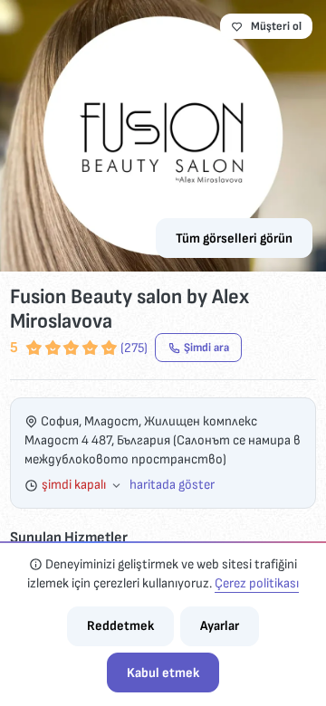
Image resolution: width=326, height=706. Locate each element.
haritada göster (172, 484)
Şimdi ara (206, 347)
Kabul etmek (163, 673)
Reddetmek (120, 625)
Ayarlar (219, 625)
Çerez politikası (257, 583)
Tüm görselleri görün (234, 238)
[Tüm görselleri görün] (163, 136)
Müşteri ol (276, 26)
